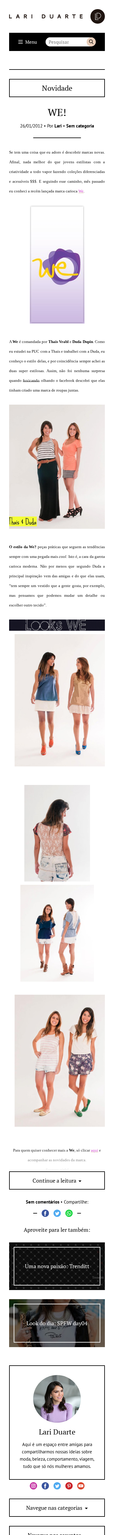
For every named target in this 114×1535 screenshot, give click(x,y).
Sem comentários (42, 1202)
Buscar (91, 41)
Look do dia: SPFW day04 (57, 1323)
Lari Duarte (57, 1432)
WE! (57, 112)
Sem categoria (80, 126)
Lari (58, 126)
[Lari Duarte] (57, 16)
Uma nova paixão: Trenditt (57, 1266)
